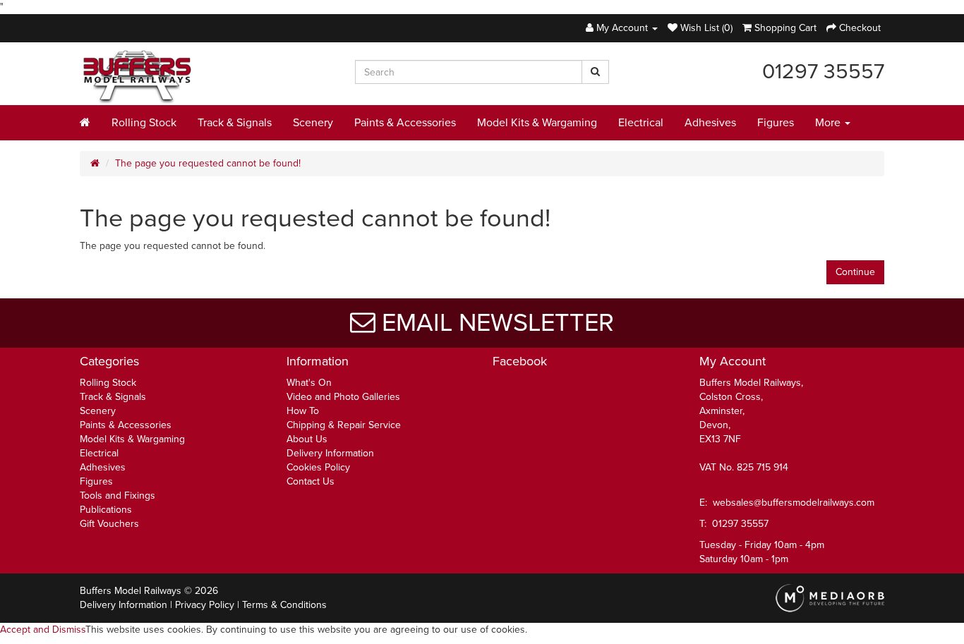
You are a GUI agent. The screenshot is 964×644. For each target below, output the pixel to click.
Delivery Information (330, 453)
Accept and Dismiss (42, 630)
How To (303, 411)
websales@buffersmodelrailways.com (793, 503)
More (829, 123)
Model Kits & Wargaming (537, 123)
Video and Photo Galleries (343, 397)
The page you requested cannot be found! (208, 163)
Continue (855, 272)
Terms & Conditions (284, 605)
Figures (775, 123)
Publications (106, 510)
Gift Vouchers (109, 524)
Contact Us (311, 481)
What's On (309, 383)
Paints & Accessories (405, 123)
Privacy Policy (204, 605)
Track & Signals (235, 123)
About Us (307, 439)
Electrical (640, 123)
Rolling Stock (144, 123)
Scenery (313, 123)
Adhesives (710, 123)
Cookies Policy (318, 467)
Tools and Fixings (117, 496)
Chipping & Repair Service (344, 425)
